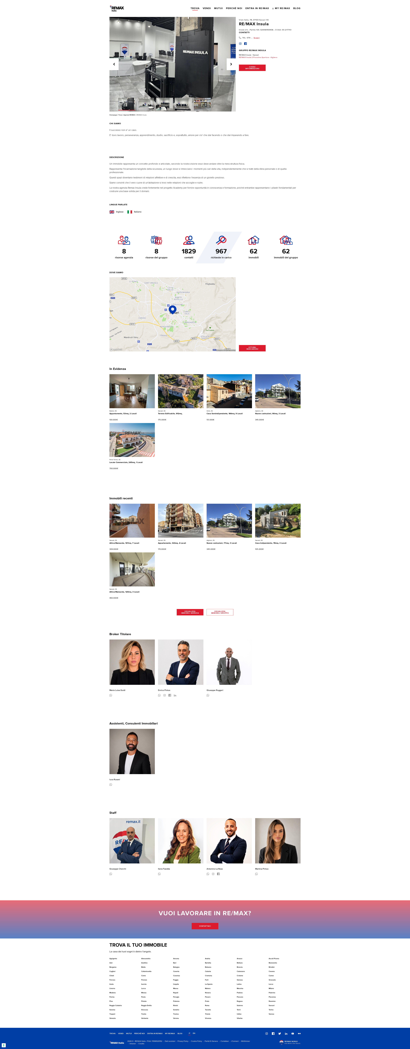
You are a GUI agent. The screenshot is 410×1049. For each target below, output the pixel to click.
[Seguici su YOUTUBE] (292, 1033)
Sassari (272, 1005)
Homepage (113, 115)
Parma (111, 997)
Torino (271, 1010)
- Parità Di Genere (210, 1041)
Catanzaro (241, 971)
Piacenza (272, 997)
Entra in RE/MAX (155, 1034)
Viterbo (239, 1018)
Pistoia (143, 1001)
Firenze (144, 980)
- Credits (140, 1044)
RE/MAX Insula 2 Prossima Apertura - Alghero (258, 57)
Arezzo (239, 959)
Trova (120, 115)
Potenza (176, 1001)
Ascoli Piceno (274, 959)
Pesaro (207, 997)
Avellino (144, 963)
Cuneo (271, 976)
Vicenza (208, 1018)
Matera (207, 988)
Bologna (176, 967)
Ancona (176, 959)
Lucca (143, 988)
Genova (240, 980)
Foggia (175, 980)
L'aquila (176, 984)
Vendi (120, 1034)
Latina (239, 984)
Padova (240, 993)
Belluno (240, 963)
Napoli (175, 993)
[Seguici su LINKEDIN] (286, 1033)
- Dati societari (169, 1041)
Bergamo (112, 967)
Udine (239, 1014)
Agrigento (113, 959)
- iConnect (234, 1041)
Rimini (175, 1005)
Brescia (240, 967)
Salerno (240, 1005)
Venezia (112, 1018)
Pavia (143, 997)
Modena (112, 993)
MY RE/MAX (170, 1034)
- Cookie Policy (195, 1041)
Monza (143, 993)
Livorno (112, 988)
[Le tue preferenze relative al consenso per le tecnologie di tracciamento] (4, 1045)
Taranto (208, 1010)
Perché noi (139, 1034)
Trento (143, 1014)
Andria (207, 959)
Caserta (176, 971)
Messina (240, 988)
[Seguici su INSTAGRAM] (266, 1033)
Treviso (176, 1014)
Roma (207, 1005)
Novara (208, 993)
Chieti (111, 976)
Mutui (129, 1034)
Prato (207, 1001)
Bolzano (208, 967)
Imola (111, 984)
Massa (175, 988)
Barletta (208, 963)
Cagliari (112, 971)
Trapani (112, 1014)
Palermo (272, 993)
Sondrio (176, 1010)
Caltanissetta (146, 971)
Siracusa (144, 1010)
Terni (239, 1010)
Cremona (208, 976)
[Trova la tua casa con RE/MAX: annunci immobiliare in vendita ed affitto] (116, 8)
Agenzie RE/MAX (129, 115)
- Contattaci (223, 1041)
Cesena (272, 971)
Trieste (207, 1014)
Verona (176, 1018)
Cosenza (176, 976)
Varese (271, 1014)
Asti (110, 963)
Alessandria (145, 959)
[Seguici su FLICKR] (299, 1033)
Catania (208, 971)
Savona (112, 1010)
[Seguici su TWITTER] (279, 1033)
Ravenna (272, 1001)
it (189, 1033)
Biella (143, 967)
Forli (206, 980)
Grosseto (272, 980)
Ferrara (112, 980)
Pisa (111, 1001)
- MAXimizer (244, 1041)
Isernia (143, 984)
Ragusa (240, 1001)
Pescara (240, 997)
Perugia (176, 997)
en (194, 1033)
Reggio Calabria (115, 1005)
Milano (271, 988)
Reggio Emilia (146, 1005)
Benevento (273, 963)
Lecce (271, 984)
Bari (174, 963)
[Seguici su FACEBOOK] (273, 1033)
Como (143, 976)
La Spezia (208, 984)
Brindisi (272, 967)
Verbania (144, 1018)
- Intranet (131, 1044)
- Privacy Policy (181, 1041)
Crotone (240, 976)
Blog (180, 1034)
